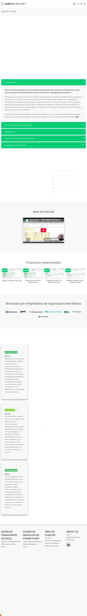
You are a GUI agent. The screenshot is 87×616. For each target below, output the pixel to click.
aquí (77, 117)
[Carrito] (85, 4)
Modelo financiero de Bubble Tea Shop (54, 281)
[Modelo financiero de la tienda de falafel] (75, 273)
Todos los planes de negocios (32, 541)
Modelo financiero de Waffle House (33, 281)
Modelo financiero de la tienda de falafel (75, 281)
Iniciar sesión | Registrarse (53, 541)
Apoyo (3, 547)
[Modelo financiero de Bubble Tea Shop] (54, 273)
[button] (43, 615)
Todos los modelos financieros (10, 541)
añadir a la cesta (54, 61)
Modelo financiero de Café (11, 281)
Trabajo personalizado (8, 544)
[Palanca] (83, 81)
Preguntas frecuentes (73, 537)
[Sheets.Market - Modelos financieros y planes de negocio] (13, 3)
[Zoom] (3, 41)
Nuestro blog (71, 540)
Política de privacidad (51, 546)
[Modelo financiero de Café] (12, 273)
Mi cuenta (48, 538)
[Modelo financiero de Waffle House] (33, 273)
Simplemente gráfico (51, 554)
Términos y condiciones (52, 543)
